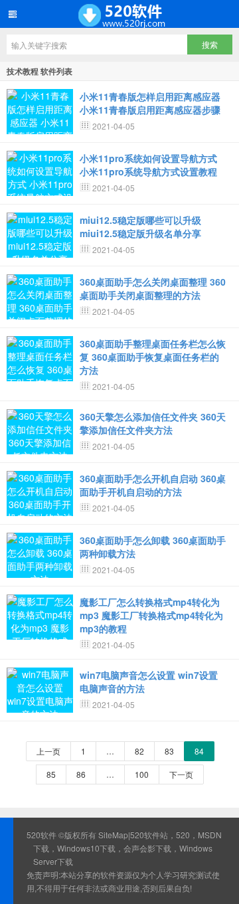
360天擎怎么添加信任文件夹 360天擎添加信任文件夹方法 (153, 423)
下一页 (181, 774)
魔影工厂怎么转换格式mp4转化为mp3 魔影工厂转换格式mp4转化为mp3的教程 (151, 615)
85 (51, 774)
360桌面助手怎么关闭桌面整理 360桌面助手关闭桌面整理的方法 (153, 288)
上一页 (48, 751)
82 (139, 751)
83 (169, 751)
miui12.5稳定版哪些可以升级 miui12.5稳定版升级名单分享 (140, 226)
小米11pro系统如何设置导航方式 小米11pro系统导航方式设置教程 (148, 164)
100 (142, 774)
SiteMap (113, 834)
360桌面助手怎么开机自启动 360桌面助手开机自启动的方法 (153, 485)
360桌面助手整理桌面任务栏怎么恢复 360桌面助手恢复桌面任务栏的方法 (153, 357)
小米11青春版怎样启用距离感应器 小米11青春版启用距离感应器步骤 (150, 103)
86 (81, 774)
